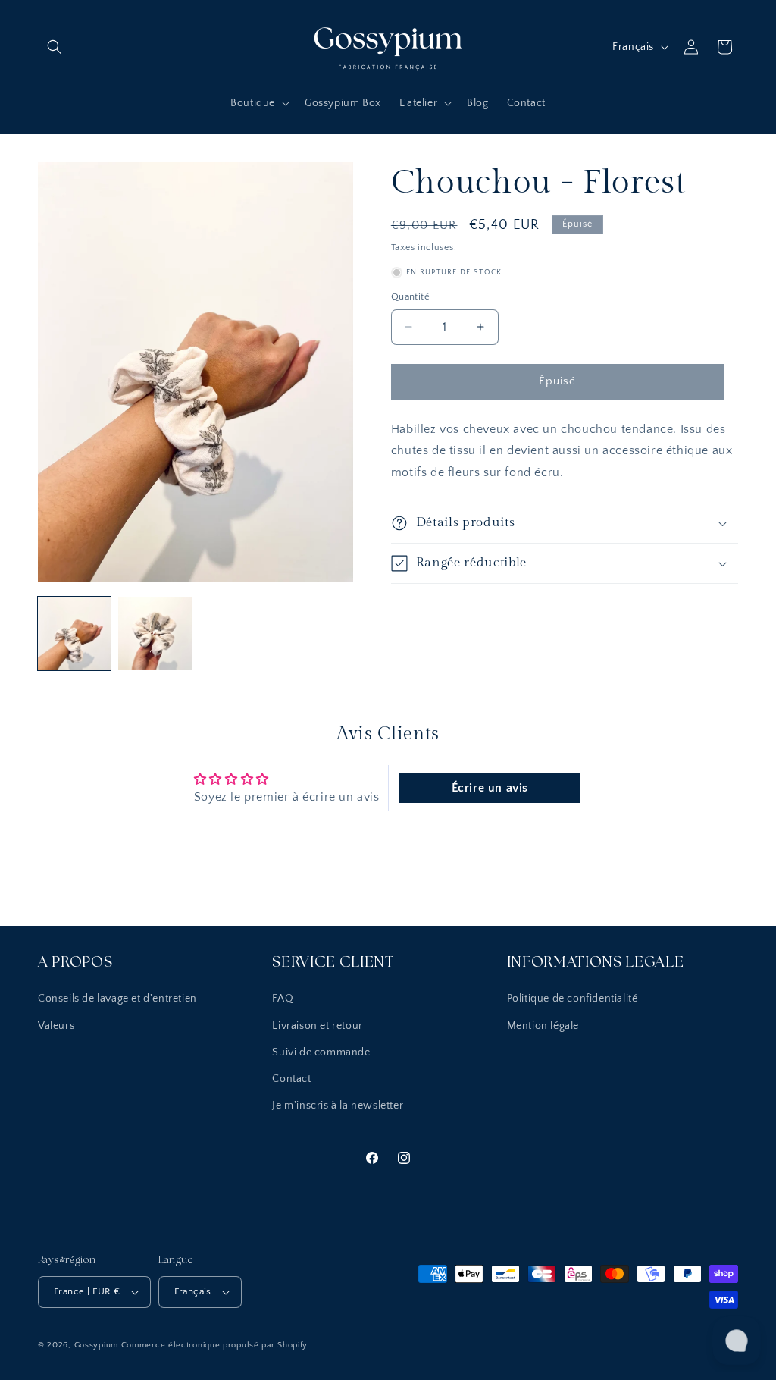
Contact (291, 1079)
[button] (54, 47)
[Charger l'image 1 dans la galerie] (74, 633)
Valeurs (56, 1026)
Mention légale (543, 1026)
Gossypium (97, 1345)
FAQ (282, 999)
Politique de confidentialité (572, 999)
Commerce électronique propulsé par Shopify (214, 1345)
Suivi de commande (321, 1052)
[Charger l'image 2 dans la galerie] (154, 633)
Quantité (410, 296)
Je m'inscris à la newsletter (337, 1105)
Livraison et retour (317, 1026)
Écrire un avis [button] (490, 788)
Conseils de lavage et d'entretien (117, 999)
